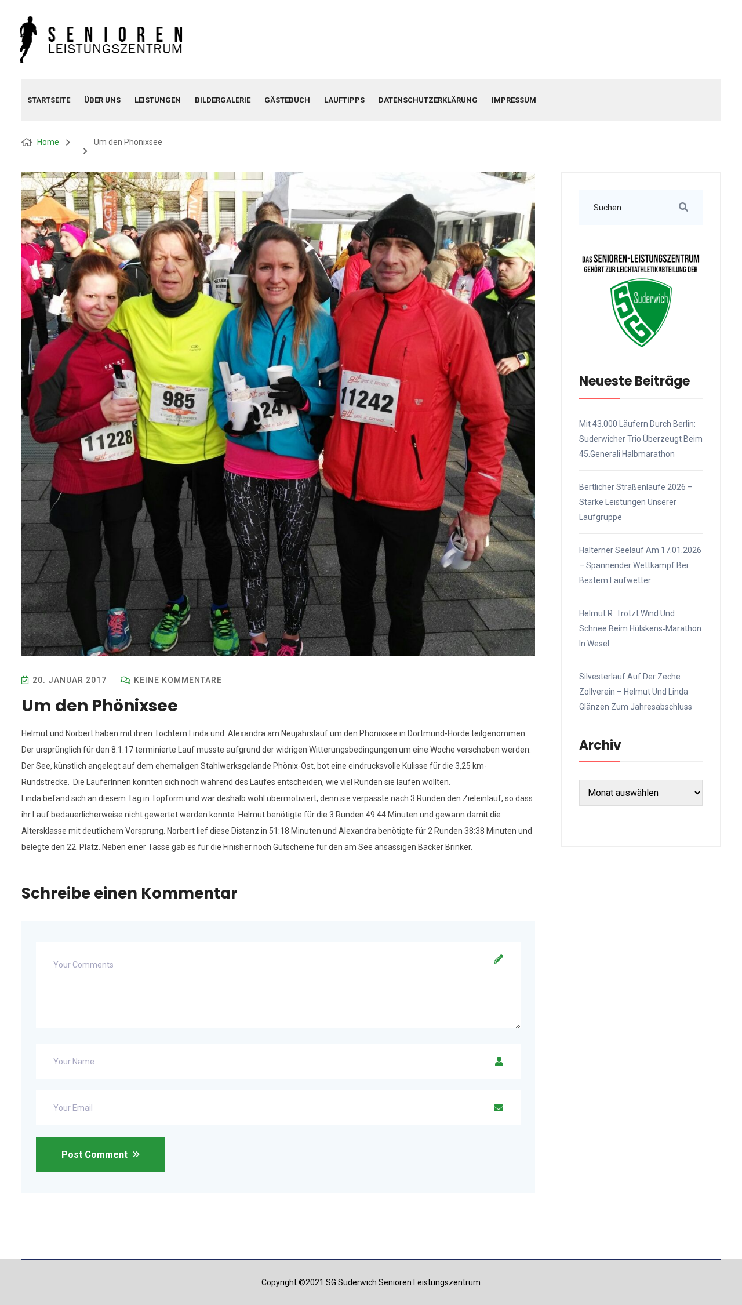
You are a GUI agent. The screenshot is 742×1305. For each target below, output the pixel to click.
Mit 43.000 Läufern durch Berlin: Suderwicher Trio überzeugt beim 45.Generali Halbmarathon (641, 439)
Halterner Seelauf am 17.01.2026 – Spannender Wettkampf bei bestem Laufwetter (640, 565)
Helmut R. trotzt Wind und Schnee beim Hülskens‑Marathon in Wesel (640, 628)
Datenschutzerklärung (428, 100)
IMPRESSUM (514, 100)
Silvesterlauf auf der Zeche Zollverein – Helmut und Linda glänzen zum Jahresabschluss (635, 691)
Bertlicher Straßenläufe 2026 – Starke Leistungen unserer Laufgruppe (636, 502)
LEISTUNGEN (157, 100)
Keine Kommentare (177, 680)
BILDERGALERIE (222, 100)
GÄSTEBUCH (287, 100)
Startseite (48, 100)
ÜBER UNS (102, 100)
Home (48, 142)
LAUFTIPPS (344, 100)
